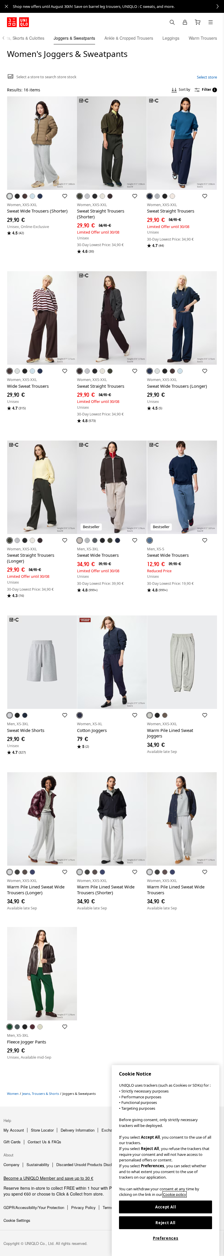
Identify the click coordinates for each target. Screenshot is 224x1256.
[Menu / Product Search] (210, 22)
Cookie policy (174, 1194)
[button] (42, 143)
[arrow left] (6, 38)
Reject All (165, 1222)
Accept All (165, 1207)
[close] (6, 6)
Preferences (165, 1238)
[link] (118, 6)
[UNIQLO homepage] (18, 22)
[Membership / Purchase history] (184, 22)
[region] (165, 1160)
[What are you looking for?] (172, 22)
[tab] (74, 38)
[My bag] (197, 22)
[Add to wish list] (64, 196)
